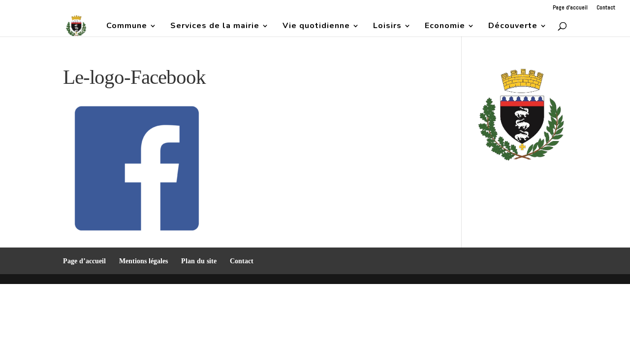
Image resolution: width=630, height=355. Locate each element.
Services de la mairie (214, 26)
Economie (445, 26)
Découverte (512, 26)
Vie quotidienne (316, 26)
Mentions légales (143, 261)
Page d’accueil (570, 7)
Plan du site (199, 261)
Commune (126, 26)
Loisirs (387, 26)
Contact (606, 7)
